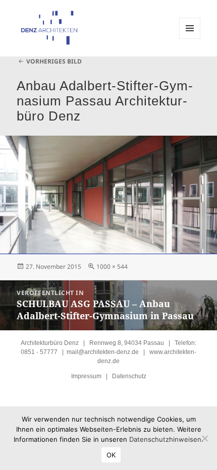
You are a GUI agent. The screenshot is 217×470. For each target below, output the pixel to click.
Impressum (86, 376)
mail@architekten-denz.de (103, 352)
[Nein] (204, 438)
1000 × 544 (112, 266)
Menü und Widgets (190, 38)
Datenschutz (129, 376)
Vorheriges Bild (54, 61)
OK (111, 455)
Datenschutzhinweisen (165, 439)
